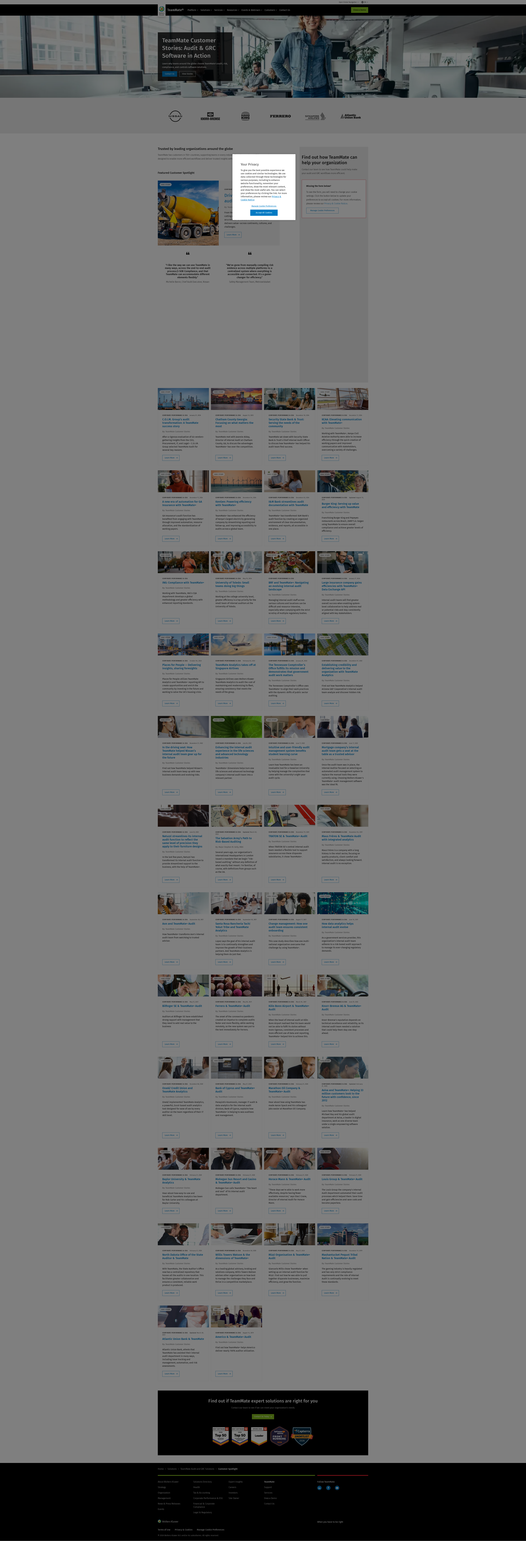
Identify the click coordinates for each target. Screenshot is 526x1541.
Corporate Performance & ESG (208, 1498)
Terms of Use (164, 1529)
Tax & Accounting (201, 1492)
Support (268, 1487)
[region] (263, 187)
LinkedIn (319, 1488)
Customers (270, 10)
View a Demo (359, 10)
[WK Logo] (168, 1521)
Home (161, 1469)
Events (161, 1509)
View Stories (187, 74)
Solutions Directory (202, 1481)
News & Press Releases (169, 1503)
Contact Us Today (261, 1416)
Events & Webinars (250, 10)
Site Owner (234, 1498)
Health (196, 1487)
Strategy (162, 1487)
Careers (232, 1487)
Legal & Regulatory (202, 1512)
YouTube (337, 1488)
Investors (233, 1492)
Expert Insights (236, 1481)
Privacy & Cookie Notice (335, 203)
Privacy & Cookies (183, 1529)
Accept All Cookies (264, 213)
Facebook (328, 1488)
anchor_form (169, 74)
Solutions (205, 10)
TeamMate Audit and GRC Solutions (197, 1469)
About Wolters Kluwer (168, 1481)
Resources (232, 10)
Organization (164, 1492)
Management (164, 1498)
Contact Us (284, 10)
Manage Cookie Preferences (322, 210)
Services (218, 10)
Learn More (232, 235)
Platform (192, 10)
